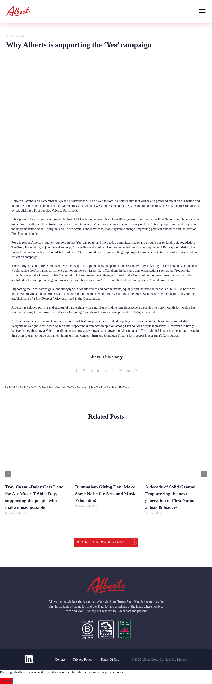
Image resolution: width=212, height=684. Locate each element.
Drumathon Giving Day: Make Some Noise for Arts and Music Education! (105, 493)
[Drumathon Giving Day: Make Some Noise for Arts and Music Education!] (106, 456)
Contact (60, 659)
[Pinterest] (120, 370)
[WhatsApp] (106, 370)
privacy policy (114, 672)
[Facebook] (76, 370)
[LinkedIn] (98, 370)
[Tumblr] (113, 370)
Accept (6, 681)
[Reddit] (91, 370)
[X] (84, 370)
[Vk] (128, 370)
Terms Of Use (110, 659)
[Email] (136, 370)
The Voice (124, 387)
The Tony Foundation (25, 247)
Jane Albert (47, 387)
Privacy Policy (82, 659)
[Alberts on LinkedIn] (29, 659)
